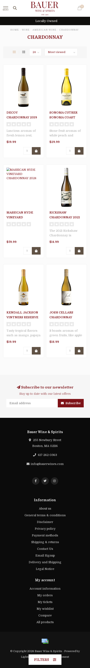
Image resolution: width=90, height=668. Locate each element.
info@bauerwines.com (47, 464)
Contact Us (45, 548)
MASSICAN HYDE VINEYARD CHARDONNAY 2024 (21, 217)
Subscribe (73, 403)
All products (45, 622)
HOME (14, 29)
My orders (45, 595)
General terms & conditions (45, 515)
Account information (45, 588)
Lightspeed (28, 656)
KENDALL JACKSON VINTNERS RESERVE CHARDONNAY (22, 317)
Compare (45, 615)
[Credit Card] (45, 641)
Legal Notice (45, 569)
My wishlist (45, 608)
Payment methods (45, 535)
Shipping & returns (45, 542)
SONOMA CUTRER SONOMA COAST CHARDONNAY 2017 (64, 117)
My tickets (45, 602)
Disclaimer (45, 522)
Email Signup (45, 555)
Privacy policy (45, 528)
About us (45, 508)
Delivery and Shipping (45, 562)
